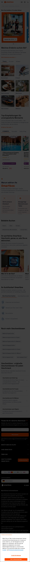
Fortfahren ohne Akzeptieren (6, 534)
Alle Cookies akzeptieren (16, 559)
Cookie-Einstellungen (16, 555)
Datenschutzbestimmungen (16, 550)
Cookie (4, 550)
